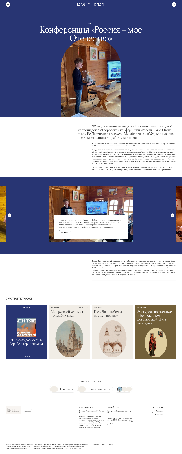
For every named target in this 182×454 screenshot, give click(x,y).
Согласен (65, 232)
